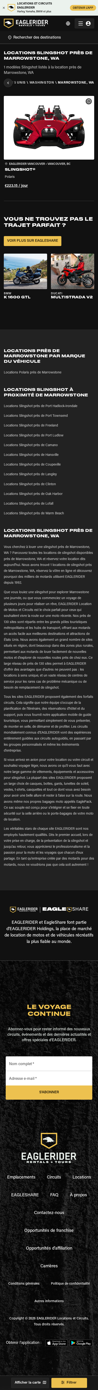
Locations (82, 1177)
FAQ (54, 1195)
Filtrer (72, 1383)
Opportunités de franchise (49, 1231)
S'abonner (49, 1092)
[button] (49, 142)
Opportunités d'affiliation (49, 1249)
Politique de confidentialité (70, 1284)
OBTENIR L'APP (83, 8)
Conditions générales (23, 1284)
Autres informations (49, 1301)
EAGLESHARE (25, 1195)
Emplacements (21, 1177)
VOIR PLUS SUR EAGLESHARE (32, 241)
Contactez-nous (49, 1213)
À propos (78, 1195)
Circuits (54, 1177)
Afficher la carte (28, 1383)
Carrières (49, 1266)
